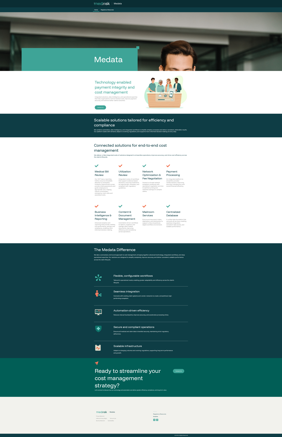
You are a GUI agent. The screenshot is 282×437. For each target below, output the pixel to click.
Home (96, 10)
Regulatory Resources (107, 10)
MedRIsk (155, 416)
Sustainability (111, 420)
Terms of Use (113, 418)
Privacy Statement (100, 416)
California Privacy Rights (101, 418)
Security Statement (100, 420)
